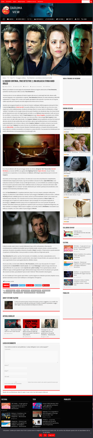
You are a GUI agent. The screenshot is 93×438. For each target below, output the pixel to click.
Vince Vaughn (40, 292)
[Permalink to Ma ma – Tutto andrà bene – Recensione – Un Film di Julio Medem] (77, 163)
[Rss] (70, 2)
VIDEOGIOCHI (39, 19)
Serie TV (12, 78)
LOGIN (84, 19)
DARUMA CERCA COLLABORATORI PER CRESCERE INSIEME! (82, 232)
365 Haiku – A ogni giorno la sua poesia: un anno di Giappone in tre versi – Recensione (82, 247)
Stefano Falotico (8, 86)
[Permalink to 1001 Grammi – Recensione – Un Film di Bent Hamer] (77, 142)
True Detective (8, 292)
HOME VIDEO (21, 19)
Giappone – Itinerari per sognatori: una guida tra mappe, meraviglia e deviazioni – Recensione (19, 424)
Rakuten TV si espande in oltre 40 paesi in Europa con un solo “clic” (50, 413)
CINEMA (11, 19)
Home (4, 78)
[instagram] (80, 2)
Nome (7, 365)
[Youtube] (78, 2)
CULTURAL (60, 19)
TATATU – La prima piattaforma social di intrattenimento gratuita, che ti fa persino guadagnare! (46, 423)
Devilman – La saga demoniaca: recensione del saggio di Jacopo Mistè (82, 273)
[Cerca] (91, 1)
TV (30, 19)
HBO (18, 290)
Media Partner (21, 1)
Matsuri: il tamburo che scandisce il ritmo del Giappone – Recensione (82, 255)
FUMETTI (70, 19)
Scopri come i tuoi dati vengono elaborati (37, 392)
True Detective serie (30, 292)
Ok (40, 435)
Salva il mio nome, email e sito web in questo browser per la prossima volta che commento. (31, 383)
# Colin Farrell (11, 290)
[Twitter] (76, 2)
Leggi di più (51, 435)
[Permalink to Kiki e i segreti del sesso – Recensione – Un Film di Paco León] (77, 208)
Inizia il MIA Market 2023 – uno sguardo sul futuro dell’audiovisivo (50, 405)
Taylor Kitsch (46, 290)
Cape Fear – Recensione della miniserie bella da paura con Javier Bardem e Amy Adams (31, 332)
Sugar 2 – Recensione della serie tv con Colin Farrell (13, 330)
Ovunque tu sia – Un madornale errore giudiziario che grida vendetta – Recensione (48, 332)
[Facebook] (74, 2)
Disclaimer (40, 1)
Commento (7, 349)
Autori (14, 1)
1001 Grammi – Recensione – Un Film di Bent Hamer (77, 152)
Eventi (2, 1)
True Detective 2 (18, 292)
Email (6, 371)
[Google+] (73, 2)
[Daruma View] (12, 10)
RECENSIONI (50, 19)
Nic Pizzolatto (25, 290)
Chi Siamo (8, 1)
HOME (3, 19)
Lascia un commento (37, 86)
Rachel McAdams (36, 290)
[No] (91, 433)
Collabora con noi (31, 1)
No (45, 435)
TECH (78, 19)
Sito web (7, 376)
